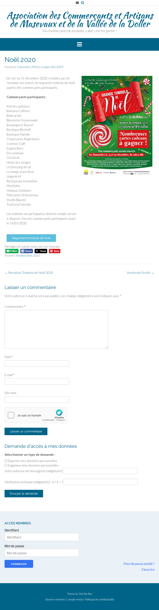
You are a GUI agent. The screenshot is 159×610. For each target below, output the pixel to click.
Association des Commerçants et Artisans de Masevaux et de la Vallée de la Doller (79, 19)
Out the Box (85, 593)
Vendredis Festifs (140, 272)
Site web (10, 393)
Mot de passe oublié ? (139, 564)
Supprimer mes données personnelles (33, 465)
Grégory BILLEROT (52, 67)
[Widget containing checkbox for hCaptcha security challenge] (36, 415)
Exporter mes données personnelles (32, 461)
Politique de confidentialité (99, 599)
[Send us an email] (77, 2)
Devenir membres (55, 599)
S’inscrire (148, 569)
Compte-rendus (75, 599)
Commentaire (15, 306)
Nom (9, 357)
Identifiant (12, 530)
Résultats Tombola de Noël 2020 (29, 272)
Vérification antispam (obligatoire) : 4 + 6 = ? (34, 482)
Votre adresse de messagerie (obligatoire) (34, 471)
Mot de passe (14, 546)
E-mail (9, 375)
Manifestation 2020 (28, 255)
